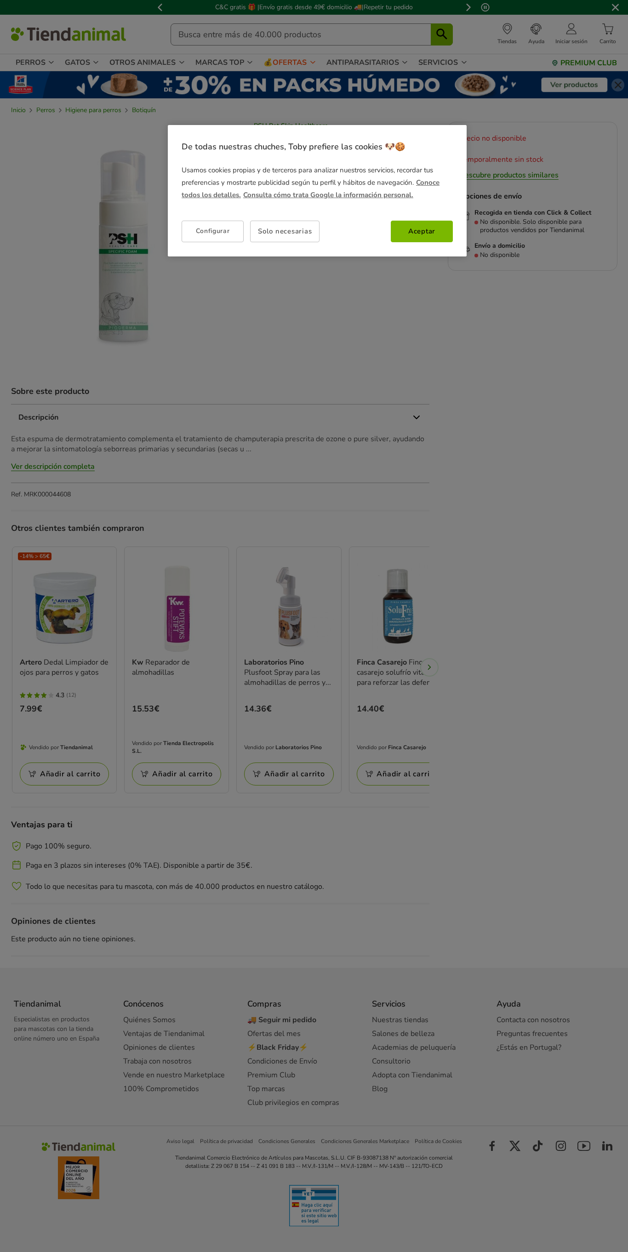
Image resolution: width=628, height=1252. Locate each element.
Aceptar (421, 231)
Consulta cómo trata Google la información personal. (328, 194)
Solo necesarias (285, 231)
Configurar (213, 231)
